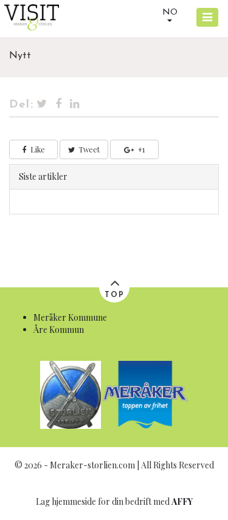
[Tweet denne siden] (42, 105)
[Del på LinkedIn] (75, 105)
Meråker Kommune (70, 317)
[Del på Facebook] (59, 105)
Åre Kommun (58, 329)
